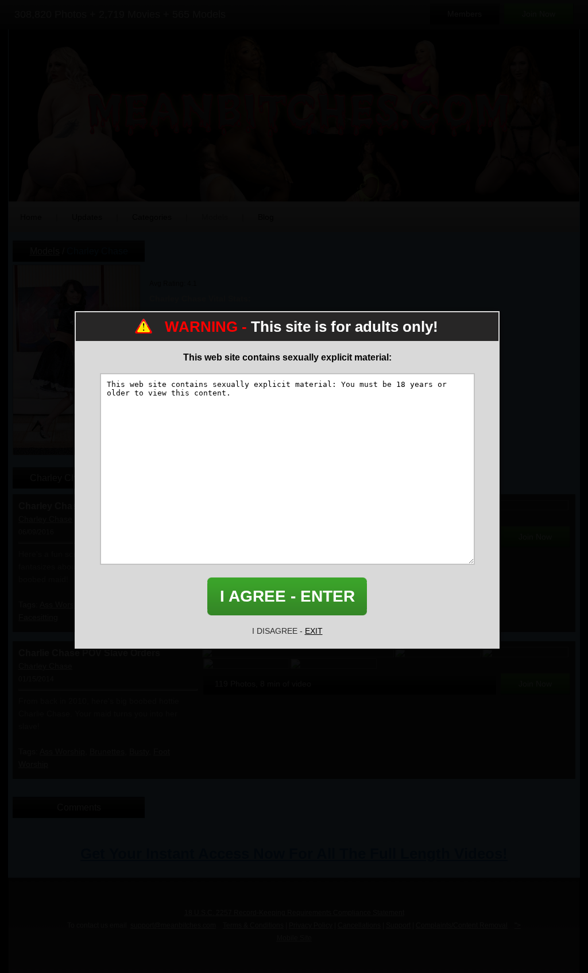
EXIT (314, 630)
